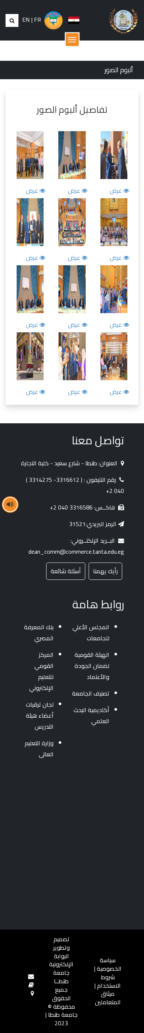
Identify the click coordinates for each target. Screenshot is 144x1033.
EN (26, 19)
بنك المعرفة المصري (39, 632)
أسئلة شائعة (66, 571)
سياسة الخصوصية (109, 964)
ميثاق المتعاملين (108, 998)
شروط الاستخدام (109, 981)
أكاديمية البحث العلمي (91, 715)
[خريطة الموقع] (32, 993)
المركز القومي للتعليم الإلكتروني (41, 671)
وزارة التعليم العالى (39, 749)
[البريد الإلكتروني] (31, 976)
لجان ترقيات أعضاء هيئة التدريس (40, 715)
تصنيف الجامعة (90, 693)
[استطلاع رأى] (31, 984)
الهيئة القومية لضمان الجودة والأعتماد (92, 665)
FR (37, 19)
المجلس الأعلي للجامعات (90, 632)
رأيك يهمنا (105, 571)
